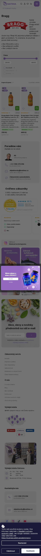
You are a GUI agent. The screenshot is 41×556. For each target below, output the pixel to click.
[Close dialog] (39, 267)
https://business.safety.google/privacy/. (16, 538)
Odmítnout (10, 551)
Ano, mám (11, 278)
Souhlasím (30, 551)
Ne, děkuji (10, 282)
